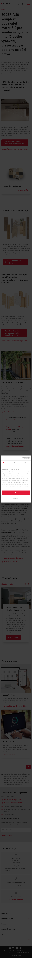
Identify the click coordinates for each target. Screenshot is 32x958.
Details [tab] (16, 463)
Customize (15, 498)
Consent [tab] (5, 463)
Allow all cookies (16, 493)
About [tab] (26, 463)
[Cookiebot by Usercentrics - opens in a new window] (22, 458)
